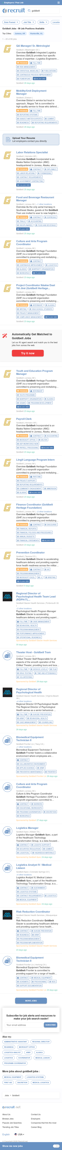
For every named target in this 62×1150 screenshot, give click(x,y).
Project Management (29, 313)
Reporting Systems (28, 115)
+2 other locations (44, 511)
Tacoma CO (30, 556)
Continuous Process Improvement (35, 75)
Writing (23, 309)
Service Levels (40, 669)
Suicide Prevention (42, 714)
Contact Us (36, 1114)
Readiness (24, 122)
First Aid (8, 1082)
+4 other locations (24, 701)
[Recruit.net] (13, 10)
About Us (6, 1114)
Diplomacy (52, 169)
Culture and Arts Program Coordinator (31, 242)
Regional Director (40, 1042)
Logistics (52, 265)
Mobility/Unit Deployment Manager (31, 92)
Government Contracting (31, 181)
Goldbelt (20, 49)
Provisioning (40, 982)
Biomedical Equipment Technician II (30, 738)
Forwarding (45, 173)
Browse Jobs (8, 1118)
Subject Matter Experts (31, 119)
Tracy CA (39, 744)
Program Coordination (30, 812)
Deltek (44, 440)
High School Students (42, 309)
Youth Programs (27, 395)
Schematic (24, 982)
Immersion (51, 488)
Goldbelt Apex (22, 831)
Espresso (51, 217)
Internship (37, 305)
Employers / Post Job (13, 2)
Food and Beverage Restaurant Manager (35, 198)
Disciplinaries (26, 225)
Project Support (27, 481)
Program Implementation (31, 943)
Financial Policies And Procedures (36, 532)
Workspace (25, 273)
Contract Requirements (31, 177)
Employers (35, 1118)
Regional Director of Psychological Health (29, 690)
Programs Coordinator (15, 1063)
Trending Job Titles (10, 1127)
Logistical (24, 853)
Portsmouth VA (52, 603)
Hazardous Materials (44, 853)
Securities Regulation (30, 849)
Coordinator (24, 1058)
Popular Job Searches (12, 1122)
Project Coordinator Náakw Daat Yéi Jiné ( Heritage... (35, 286)
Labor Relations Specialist (32, 152)
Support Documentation (30, 986)
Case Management (41, 621)
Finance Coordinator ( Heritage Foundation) (34, 506)
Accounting (36, 221)
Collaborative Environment (32, 764)
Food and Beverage (47, 225)
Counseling (46, 722)
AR (48, 569)
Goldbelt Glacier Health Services (30, 603)
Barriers (38, 804)
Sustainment (39, 888)
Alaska (23, 269)
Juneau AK (30, 204)
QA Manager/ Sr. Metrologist (33, 46)
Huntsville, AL (36, 33)
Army (22, 718)
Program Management (30, 573)
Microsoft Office (27, 440)
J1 (41, 577)
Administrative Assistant (15, 1042)
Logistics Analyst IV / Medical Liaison (33, 866)
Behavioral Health (28, 625)
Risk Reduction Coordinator (33, 911)
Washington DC (32, 49)
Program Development (41, 403)
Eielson (28, 97)
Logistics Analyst (12, 1052)
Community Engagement (30, 488)
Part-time (37, 477)
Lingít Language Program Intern (35, 459)
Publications (50, 71)
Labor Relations (27, 173)
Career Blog (36, 1127)
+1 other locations (44, 204)
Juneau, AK (20, 33)
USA (20, 1134)
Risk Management (27, 67)
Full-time (37, 63)
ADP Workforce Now (29, 444)
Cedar (22, 403)
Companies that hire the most (43, 1122)
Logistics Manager (27, 828)
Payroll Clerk (24, 419)
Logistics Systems (28, 892)
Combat (50, 119)
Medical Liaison (42, 1058)
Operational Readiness (30, 637)
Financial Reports (28, 528)
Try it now (27, 353)
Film (54, 669)
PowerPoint (25, 79)
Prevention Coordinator (30, 552)
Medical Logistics (41, 1082)
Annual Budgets (27, 536)
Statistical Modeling (29, 71)
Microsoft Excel (27, 577)
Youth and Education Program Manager (34, 372)
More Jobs (31, 1000)
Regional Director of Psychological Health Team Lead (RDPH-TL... (36, 596)
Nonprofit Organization (43, 269)
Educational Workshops (31, 808)
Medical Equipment (28, 900)
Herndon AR (30, 156)
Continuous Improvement (31, 265)
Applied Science (27, 768)
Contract (37, 169)
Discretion (51, 812)
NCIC (54, 982)
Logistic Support (42, 845)
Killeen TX (34, 831)
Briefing (51, 577)
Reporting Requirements (45, 122)
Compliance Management (31, 317)
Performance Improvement (32, 633)
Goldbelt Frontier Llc (25, 744)
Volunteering (26, 677)
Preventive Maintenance (31, 772)
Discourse (52, 525)
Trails (22, 221)
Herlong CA (40, 964)
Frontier (52, 772)
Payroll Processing (29, 448)
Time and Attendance (46, 673)
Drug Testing (26, 673)
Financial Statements (29, 540)
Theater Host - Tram (33, 652)
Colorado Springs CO (39, 871)
